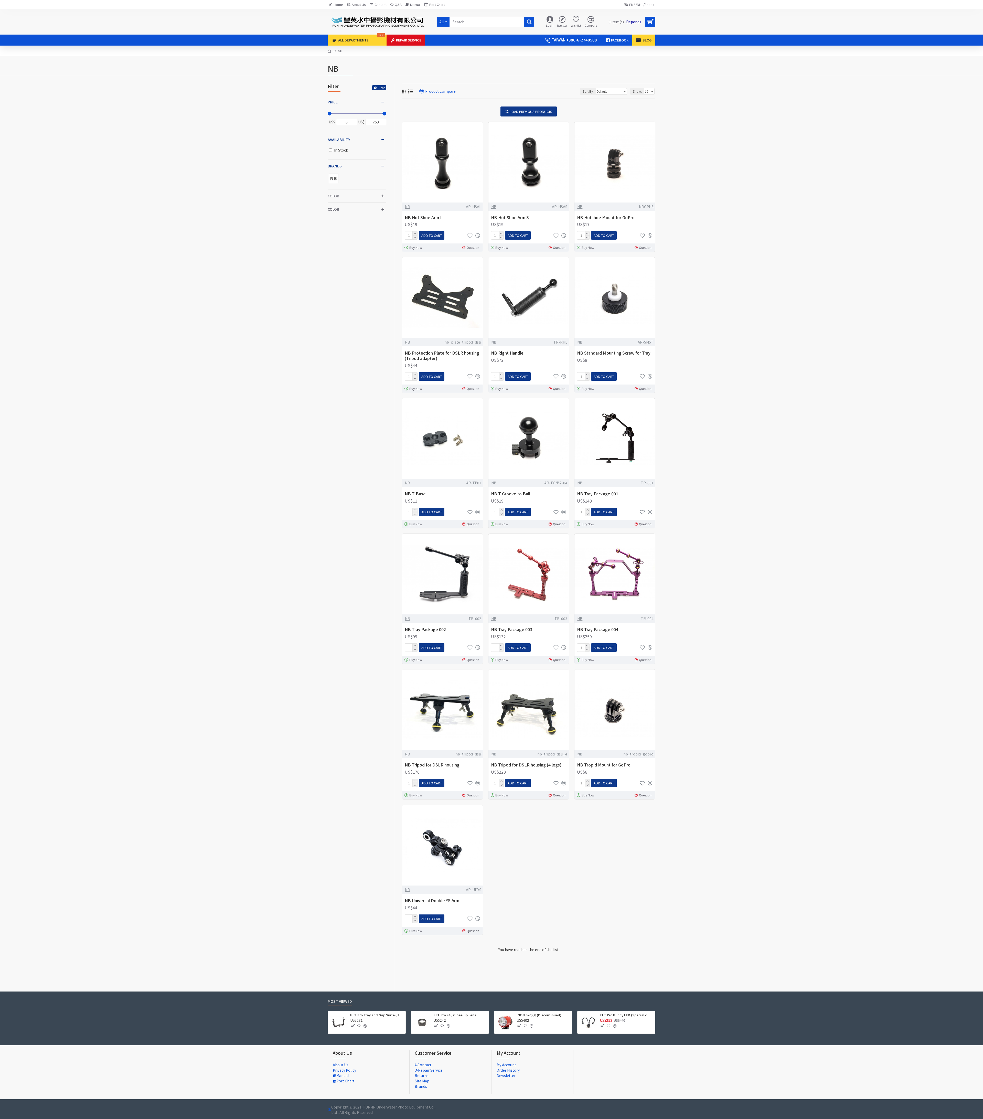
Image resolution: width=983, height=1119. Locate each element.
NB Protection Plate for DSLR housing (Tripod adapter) (442, 355)
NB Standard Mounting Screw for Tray (613, 353)
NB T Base (415, 493)
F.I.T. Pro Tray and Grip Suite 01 (374, 1015)
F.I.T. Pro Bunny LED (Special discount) (626, 1015)
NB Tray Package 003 (511, 629)
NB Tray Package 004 (597, 629)
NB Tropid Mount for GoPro (604, 765)
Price (333, 101)
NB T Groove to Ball (510, 493)
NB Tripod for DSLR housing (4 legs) (526, 765)
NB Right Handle (507, 353)
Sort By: (588, 91)
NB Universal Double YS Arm (432, 900)
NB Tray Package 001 (597, 493)
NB (407, 206)
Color (333, 195)
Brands (335, 165)
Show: (637, 91)
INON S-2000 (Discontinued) (539, 1015)
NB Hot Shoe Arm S (510, 217)
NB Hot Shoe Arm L (424, 217)
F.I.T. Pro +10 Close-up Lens (454, 1015)
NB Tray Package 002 (425, 629)
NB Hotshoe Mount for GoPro (606, 217)
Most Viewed (340, 1001)
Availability (339, 139)
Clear (381, 88)
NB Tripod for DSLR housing (432, 765)
